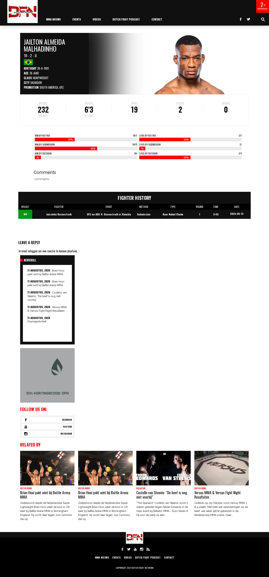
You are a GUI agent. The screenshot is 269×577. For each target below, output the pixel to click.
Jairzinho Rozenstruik (59, 214)
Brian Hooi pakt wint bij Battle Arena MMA (45, 495)
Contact (157, 19)
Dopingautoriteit (36, 321)
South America (49, 87)
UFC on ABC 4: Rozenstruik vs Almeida (109, 214)
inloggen (33, 251)
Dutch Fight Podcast (126, 19)
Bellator (140, 488)
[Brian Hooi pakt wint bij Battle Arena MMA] (47, 468)
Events (76, 19)
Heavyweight (40, 78)
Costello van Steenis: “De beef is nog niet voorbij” (47, 296)
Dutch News (26, 488)
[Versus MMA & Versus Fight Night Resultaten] (221, 468)
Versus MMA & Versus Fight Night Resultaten (217, 495)
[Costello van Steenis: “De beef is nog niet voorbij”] (163, 468)
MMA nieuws (53, 19)
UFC (61, 87)
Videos (97, 19)
